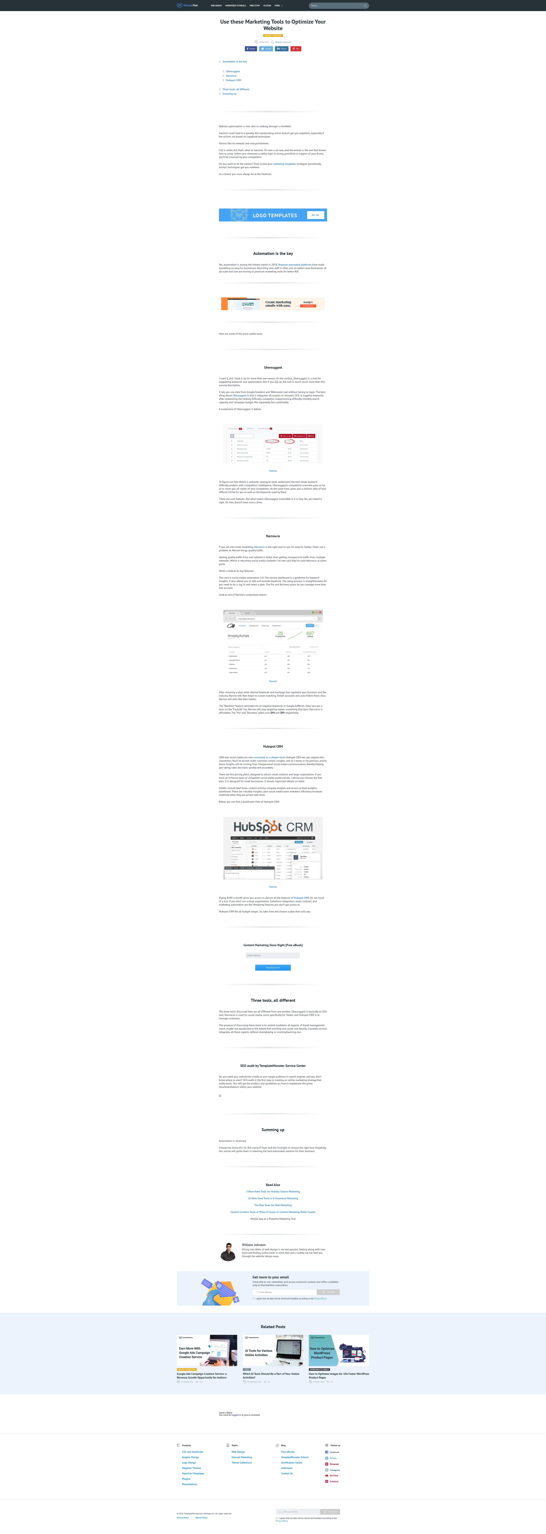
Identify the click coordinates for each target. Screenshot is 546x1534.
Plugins (267, 5)
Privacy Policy (320, 1298)
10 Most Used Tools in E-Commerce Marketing (273, 1198)
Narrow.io (231, 75)
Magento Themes (191, 1468)
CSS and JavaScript (192, 1451)
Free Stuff (255, 5)
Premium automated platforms (295, 264)
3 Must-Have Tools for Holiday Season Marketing (273, 1191)
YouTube (334, 1475)
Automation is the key (235, 61)
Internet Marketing (272, 35)
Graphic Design (190, 1457)
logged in (236, 1414)
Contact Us (287, 1473)
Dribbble (334, 1481)
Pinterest (334, 1464)
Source (273, 470)
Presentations (189, 1484)
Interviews (286, 1468)
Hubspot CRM (233, 80)
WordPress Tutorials (235, 5)
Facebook (334, 1452)
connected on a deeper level (269, 757)
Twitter (333, 1458)
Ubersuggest (233, 71)
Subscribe (332, 1511)
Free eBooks (288, 1451)
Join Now (331, 1292)
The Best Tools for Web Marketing (273, 1205)
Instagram (335, 1470)
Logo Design (189, 1462)
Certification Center (291, 1462)
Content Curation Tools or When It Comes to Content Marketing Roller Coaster (273, 1212)
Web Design (216, 5)
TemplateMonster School (294, 1457)
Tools (246, 1369)
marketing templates (284, 163)
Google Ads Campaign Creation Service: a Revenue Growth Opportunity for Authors (202, 1375)
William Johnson (283, 42)
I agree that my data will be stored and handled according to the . (290, 1298)
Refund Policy (201, 1517)
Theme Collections (242, 1462)
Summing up (229, 93)
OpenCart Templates (193, 1473)
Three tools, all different (236, 89)
